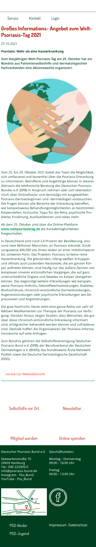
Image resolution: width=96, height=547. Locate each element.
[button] (80, 5)
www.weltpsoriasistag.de (20, 229)
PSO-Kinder (18, 525)
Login (55, 18)
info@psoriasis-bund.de (19, 471)
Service (12, 18)
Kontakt (35, 18)
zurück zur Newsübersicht (25, 374)
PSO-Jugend (19, 533)
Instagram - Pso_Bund (17, 475)
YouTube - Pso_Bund (16, 479)
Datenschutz (77, 525)
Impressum (58, 525)
